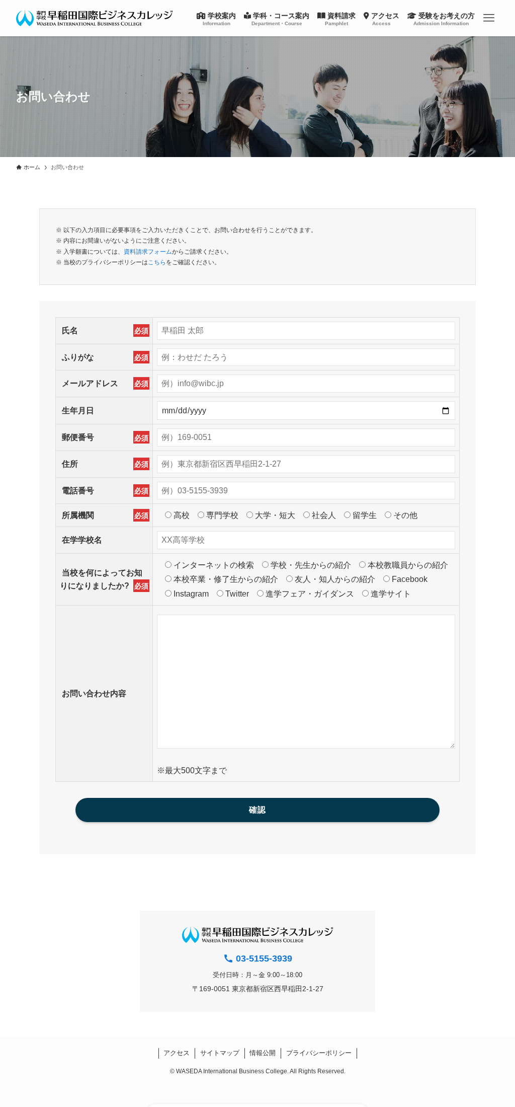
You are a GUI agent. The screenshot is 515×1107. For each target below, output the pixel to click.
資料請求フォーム (148, 251)
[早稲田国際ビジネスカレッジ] (94, 18)
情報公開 (262, 1053)
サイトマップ (219, 1053)
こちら (157, 262)
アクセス (176, 1053)
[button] (489, 18)
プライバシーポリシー (319, 1053)
